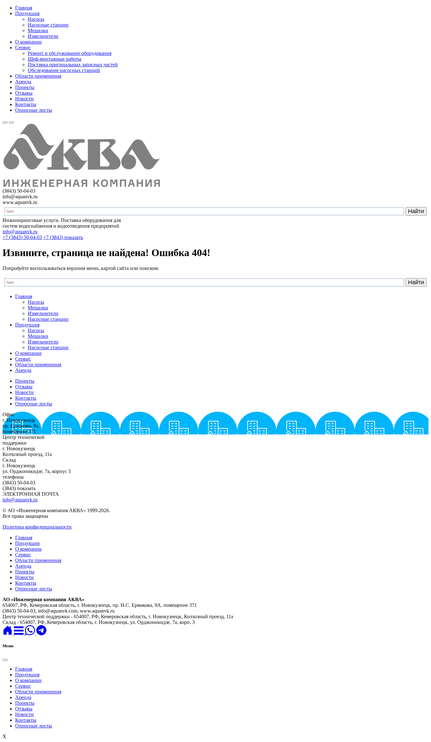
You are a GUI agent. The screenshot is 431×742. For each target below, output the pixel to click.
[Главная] (8, 633)
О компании (28, 42)
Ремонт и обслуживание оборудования (69, 53)
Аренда (23, 81)
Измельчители (43, 36)
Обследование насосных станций (64, 70)
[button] (19, 633)
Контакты (25, 104)
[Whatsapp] (30, 633)
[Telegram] (41, 633)
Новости (24, 98)
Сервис (23, 47)
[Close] (5, 660)
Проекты (24, 87)
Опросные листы (33, 110)
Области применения (38, 76)
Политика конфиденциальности (37, 527)
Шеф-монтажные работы (54, 59)
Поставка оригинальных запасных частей (73, 64)
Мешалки (38, 30)
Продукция (27, 13)
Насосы (36, 19)
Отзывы (23, 93)
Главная (23, 7)
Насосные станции (48, 24)
